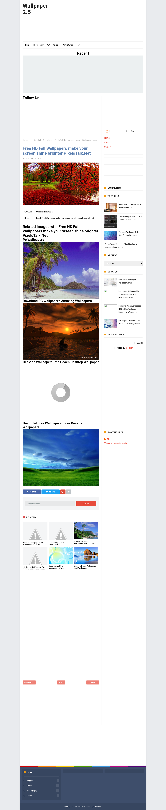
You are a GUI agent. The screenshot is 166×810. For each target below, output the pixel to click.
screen (71, 140)
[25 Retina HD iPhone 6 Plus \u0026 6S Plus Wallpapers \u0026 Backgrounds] (35, 556)
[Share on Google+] (62, 491)
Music (29, 786)
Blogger (129, 348)
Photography (32, 791)
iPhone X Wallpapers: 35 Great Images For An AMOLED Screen (33, 545)
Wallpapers (86, 140)
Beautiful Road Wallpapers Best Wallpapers (85, 567)
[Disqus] (61, 607)
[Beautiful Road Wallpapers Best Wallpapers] (86, 555)
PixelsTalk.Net (60, 140)
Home (25, 140)
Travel (29, 796)
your (95, 140)
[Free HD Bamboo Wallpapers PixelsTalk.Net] (86, 530)
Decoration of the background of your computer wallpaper (57, 568)
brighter (33, 140)
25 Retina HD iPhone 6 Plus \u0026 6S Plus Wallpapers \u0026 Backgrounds (34, 569)
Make (51, 140)
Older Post (92, 682)
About (107, 142)
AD (108, 439)
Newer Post (29, 682)
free (45, 140)
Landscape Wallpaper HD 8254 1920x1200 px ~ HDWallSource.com (129, 294)
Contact (107, 147)
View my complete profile (115, 443)
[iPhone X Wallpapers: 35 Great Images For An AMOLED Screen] (35, 531)
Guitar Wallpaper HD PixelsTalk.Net (57, 544)
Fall (39, 140)
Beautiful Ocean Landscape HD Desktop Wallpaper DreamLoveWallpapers (130, 309)
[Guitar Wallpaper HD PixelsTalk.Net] (61, 531)
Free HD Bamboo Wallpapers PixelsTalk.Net (84, 542)
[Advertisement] (96, 21)
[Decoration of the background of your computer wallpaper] (61, 555)
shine (78, 140)
